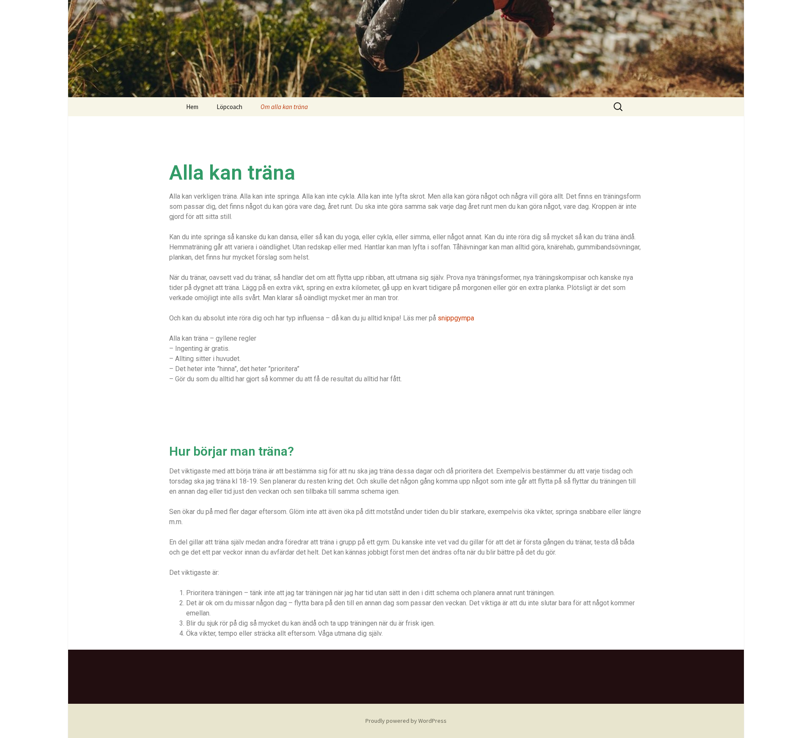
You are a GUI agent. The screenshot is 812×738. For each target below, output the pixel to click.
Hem (192, 107)
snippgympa (456, 318)
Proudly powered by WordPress (406, 720)
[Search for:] (619, 107)
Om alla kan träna (284, 107)
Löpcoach (229, 107)
